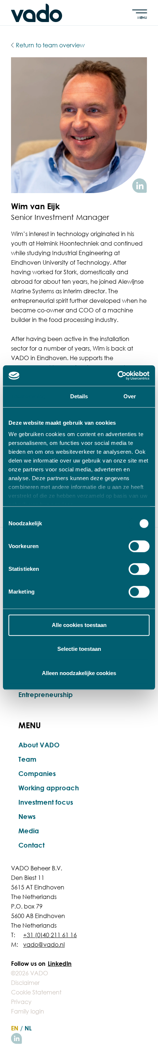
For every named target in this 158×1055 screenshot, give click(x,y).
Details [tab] (79, 396)
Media (28, 831)
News (27, 816)
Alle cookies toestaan (79, 625)
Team (27, 759)
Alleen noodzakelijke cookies (79, 673)
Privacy (21, 1001)
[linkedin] (16, 1038)
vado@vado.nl (44, 944)
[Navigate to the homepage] (36, 13)
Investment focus (45, 802)
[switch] (139, 546)
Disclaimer (25, 982)
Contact (31, 845)
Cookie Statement (36, 992)
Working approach (48, 788)
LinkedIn (60, 963)
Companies (37, 773)
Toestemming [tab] (28, 396)
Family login (27, 1011)
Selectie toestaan (79, 649)
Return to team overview (50, 45)
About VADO (39, 745)
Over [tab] (129, 396)
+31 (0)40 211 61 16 (50, 935)
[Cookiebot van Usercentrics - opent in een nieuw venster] (117, 375)
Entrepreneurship (45, 694)
